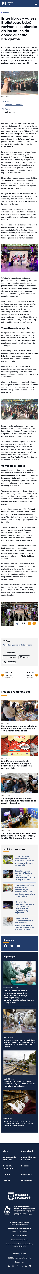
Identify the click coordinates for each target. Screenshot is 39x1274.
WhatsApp (11, 662)
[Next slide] (34, 623)
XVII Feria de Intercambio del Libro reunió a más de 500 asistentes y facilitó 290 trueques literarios (18, 835)
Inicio (5, 1151)
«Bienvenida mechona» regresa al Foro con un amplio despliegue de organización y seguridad (24, 907)
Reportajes (26, 1174)
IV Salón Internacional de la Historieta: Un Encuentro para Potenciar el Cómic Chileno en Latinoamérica (16, 764)
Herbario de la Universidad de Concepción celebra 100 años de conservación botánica (18, 1123)
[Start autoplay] (18, 623)
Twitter (26, 657)
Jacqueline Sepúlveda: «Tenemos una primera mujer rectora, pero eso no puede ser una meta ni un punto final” (25, 890)
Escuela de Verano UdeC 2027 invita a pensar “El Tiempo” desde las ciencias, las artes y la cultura (25, 875)
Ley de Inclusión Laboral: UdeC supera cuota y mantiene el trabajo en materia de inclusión (19, 1084)
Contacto (23, 1254)
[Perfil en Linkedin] (8, 1265)
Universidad (27, 1151)
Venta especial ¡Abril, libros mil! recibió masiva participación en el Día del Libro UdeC (18, 800)
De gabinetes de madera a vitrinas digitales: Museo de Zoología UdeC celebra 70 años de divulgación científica (19, 1043)
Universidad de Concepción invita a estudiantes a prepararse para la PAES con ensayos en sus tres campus (24, 923)
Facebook (11, 657)
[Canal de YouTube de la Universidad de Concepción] (30, 1265)
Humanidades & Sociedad (28, 1158)
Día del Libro (7, 645)
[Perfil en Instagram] (13, 1265)
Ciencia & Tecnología (8, 1167)
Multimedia (26, 1180)
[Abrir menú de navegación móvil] (36, 3)
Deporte (25, 1166)
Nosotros (15, 1254)
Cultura (6, 13)
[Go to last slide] (29, 623)
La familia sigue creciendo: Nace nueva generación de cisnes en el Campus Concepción (24, 860)
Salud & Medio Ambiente (9, 1158)
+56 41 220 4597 (22, 1236)
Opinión (6, 1180)
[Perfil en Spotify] (26, 1265)
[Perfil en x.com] (21, 1265)
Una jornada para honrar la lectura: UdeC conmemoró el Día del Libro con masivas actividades (19, 728)
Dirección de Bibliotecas (14, 105)
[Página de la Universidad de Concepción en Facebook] (17, 1265)
